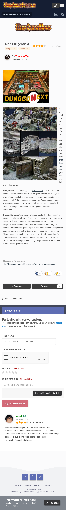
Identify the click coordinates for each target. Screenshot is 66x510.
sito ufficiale (37, 190)
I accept (53, 502)
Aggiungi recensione (15, 403)
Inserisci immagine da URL (47, 393)
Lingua (17, 485)
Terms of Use (12, 506)
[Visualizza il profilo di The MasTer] (7, 57)
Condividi (17, 286)
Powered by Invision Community (24, 492)
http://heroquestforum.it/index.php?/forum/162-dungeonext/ (29, 263)
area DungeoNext (61, 166)
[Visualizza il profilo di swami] (9, 419)
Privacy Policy (33, 485)
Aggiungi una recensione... (19, 384)
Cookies (48, 485)
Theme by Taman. (46, 492)
